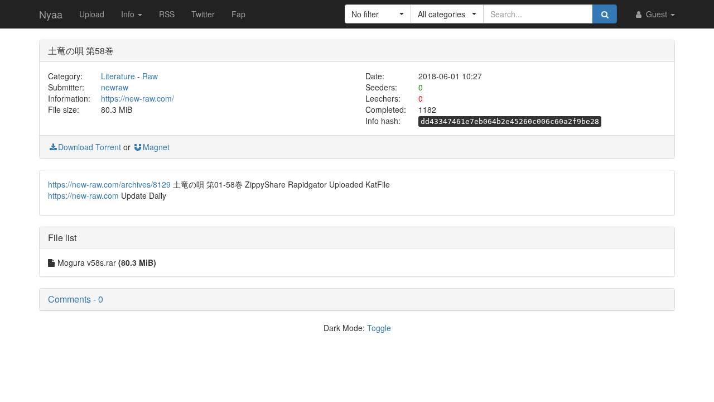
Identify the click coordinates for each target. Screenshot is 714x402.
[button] (378, 13)
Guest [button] (656, 14)
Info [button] (129, 14)
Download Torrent (89, 146)
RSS (167, 14)
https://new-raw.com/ (137, 98)
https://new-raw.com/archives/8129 (109, 184)
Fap (238, 14)
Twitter (203, 14)
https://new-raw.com (83, 195)
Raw (150, 76)
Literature (118, 76)
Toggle (379, 327)
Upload (91, 14)
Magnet (156, 146)
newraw (114, 87)
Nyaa (50, 14)
